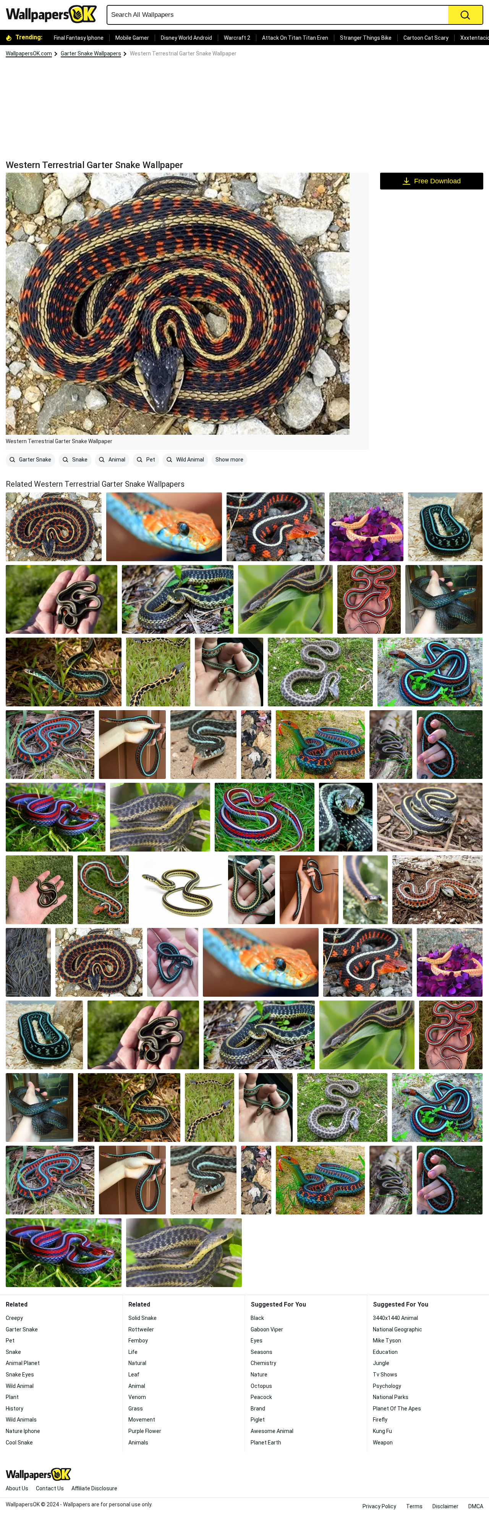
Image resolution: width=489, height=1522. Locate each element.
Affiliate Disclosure (94, 1488)
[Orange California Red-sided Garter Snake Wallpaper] (103, 889)
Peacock (261, 1397)
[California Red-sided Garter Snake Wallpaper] (430, 672)
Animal (116, 460)
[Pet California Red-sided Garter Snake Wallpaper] (132, 744)
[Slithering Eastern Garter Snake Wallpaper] (160, 817)
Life (133, 1352)
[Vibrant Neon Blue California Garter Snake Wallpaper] (450, 744)
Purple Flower (144, 1431)
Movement (141, 1420)
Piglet (258, 1420)
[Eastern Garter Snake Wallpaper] (177, 599)
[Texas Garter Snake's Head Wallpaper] (345, 817)
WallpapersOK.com (29, 53)
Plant (12, 1397)
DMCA (475, 1506)
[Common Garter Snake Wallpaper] (63, 672)
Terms (414, 1506)
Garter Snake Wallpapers (91, 53)
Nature (259, 1374)
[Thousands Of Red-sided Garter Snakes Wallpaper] (28, 962)
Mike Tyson (387, 1340)
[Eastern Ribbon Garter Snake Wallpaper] (365, 889)
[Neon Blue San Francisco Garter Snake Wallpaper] (55, 817)
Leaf (133, 1374)
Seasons (261, 1352)
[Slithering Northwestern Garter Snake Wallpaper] (390, 744)
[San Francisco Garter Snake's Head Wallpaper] (164, 526)
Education (385, 1352)
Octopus (261, 1386)
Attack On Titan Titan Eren (295, 38)
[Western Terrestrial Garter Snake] (54, 526)
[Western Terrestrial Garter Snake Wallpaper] (320, 672)
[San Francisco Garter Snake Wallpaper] (264, 817)
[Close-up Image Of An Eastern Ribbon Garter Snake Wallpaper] (256, 744)
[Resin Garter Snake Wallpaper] (369, 599)
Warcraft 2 (237, 38)
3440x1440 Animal (395, 1318)
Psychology (387, 1386)
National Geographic (397, 1329)
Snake (79, 460)
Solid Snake (142, 1318)
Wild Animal (189, 460)
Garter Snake (34, 460)
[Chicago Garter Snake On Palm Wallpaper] (39, 889)
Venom (137, 1397)
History (14, 1408)
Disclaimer (445, 1506)
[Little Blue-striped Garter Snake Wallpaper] (172, 962)
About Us (17, 1488)
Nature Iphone (23, 1431)
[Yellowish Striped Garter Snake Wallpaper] (430, 817)
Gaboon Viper (267, 1329)
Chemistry (263, 1363)
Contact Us (50, 1488)
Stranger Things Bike (366, 38)
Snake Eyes (20, 1374)
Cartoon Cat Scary (426, 38)
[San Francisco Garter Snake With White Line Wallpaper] (309, 889)
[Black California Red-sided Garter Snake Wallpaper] (276, 526)
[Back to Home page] (54, 14)
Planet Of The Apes (397, 1408)
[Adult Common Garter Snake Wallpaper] (61, 599)
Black (257, 1318)
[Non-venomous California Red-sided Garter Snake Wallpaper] (320, 744)
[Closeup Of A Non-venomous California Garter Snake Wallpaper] (50, 744)
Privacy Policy (379, 1506)
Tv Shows (385, 1374)
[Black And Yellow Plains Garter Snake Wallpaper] (251, 889)
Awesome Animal (272, 1431)
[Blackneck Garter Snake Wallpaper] (158, 672)
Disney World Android (186, 38)
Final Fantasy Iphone (79, 38)
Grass (135, 1408)
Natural (137, 1363)
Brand (258, 1408)
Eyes (256, 1340)
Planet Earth (266, 1442)
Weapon (383, 1442)
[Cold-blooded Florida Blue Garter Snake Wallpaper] (203, 744)
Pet (150, 460)
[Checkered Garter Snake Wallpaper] (366, 526)
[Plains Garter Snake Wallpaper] (285, 599)
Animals (138, 1442)
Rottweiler (141, 1329)
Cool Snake (19, 1442)
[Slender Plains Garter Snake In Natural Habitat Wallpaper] (178, 889)
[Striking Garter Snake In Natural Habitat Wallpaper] (445, 526)
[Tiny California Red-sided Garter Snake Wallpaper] (229, 672)
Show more (229, 460)
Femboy (138, 1340)
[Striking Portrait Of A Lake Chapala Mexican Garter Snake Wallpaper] (444, 599)
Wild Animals (21, 1420)
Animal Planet (23, 1363)
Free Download (437, 181)
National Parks (390, 1397)
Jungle (381, 1363)
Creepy (14, 1318)
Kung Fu (382, 1431)
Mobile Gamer (132, 38)
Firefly (380, 1420)
